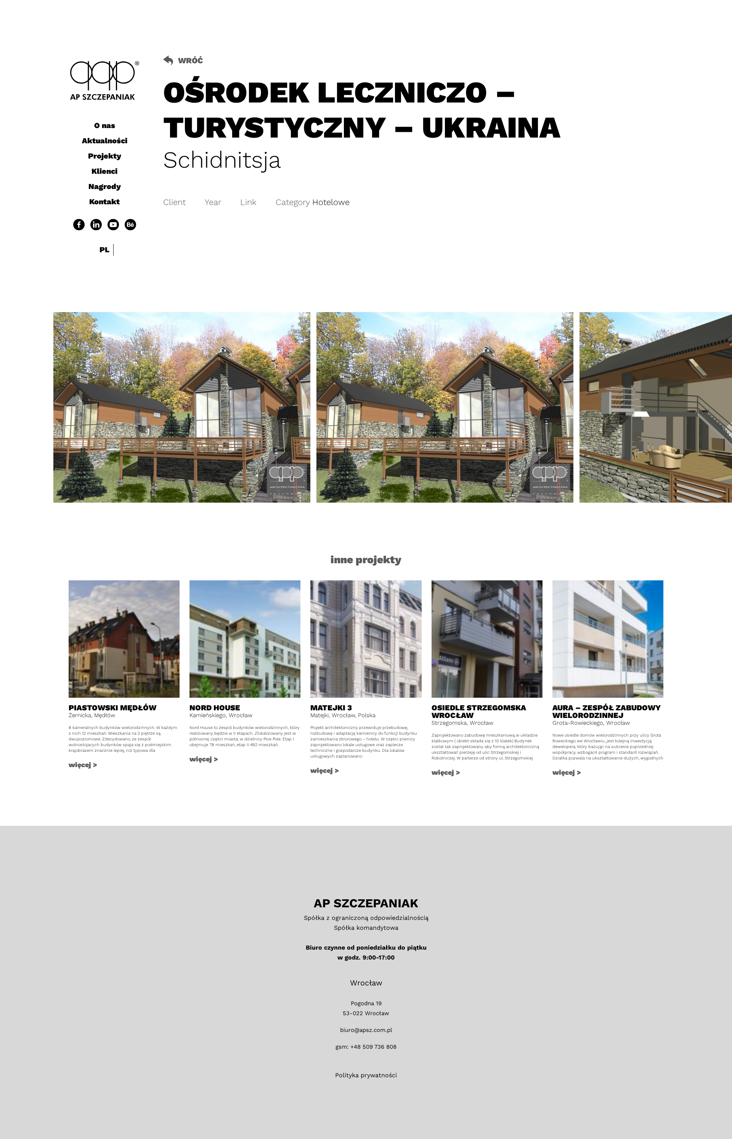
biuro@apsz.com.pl (366, 1030)
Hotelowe (331, 202)
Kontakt (104, 201)
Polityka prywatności (366, 1075)
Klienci (104, 171)
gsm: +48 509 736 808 (366, 1046)
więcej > (83, 765)
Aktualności (104, 140)
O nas (104, 125)
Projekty (104, 155)
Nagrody (104, 186)
